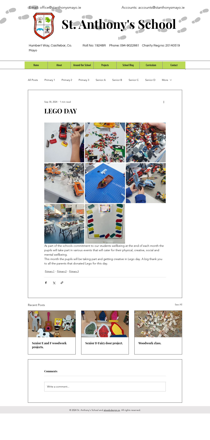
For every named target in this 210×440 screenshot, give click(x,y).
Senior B (117, 79)
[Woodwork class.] (158, 324)
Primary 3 (84, 79)
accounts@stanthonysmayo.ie (161, 7)
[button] (59, 65)
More (165, 79)
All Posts (33, 79)
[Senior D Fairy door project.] (105, 324)
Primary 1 (49, 79)
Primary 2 (67, 79)
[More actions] (164, 102)
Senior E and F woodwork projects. (49, 345)
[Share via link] (61, 282)
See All (178, 304)
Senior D (150, 79)
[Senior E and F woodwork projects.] (51, 324)
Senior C (134, 79)
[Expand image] (64, 142)
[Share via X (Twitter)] (53, 282)
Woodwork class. (149, 343)
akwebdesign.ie (112, 410)
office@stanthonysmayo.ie (60, 7)
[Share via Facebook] (45, 282)
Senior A (101, 79)
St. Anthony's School (119, 24)
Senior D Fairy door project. (104, 343)
